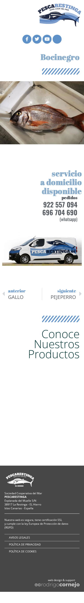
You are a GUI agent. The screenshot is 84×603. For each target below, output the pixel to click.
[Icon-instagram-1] (57, 39)
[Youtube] (47, 39)
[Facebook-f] (26, 39)
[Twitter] (36, 39)
